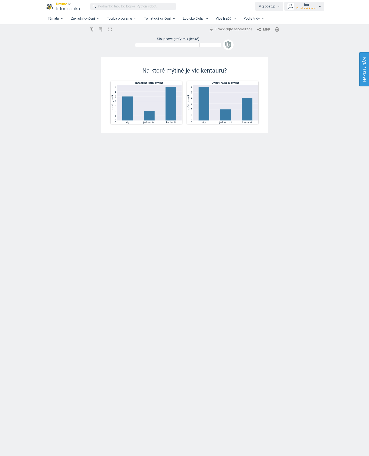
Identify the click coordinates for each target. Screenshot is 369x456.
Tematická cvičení (157, 18)
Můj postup (266, 6)
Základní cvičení (83, 18)
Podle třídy (251, 18)
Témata (53, 18)
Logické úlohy (193, 18)
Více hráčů (223, 18)
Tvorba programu (119, 18)
